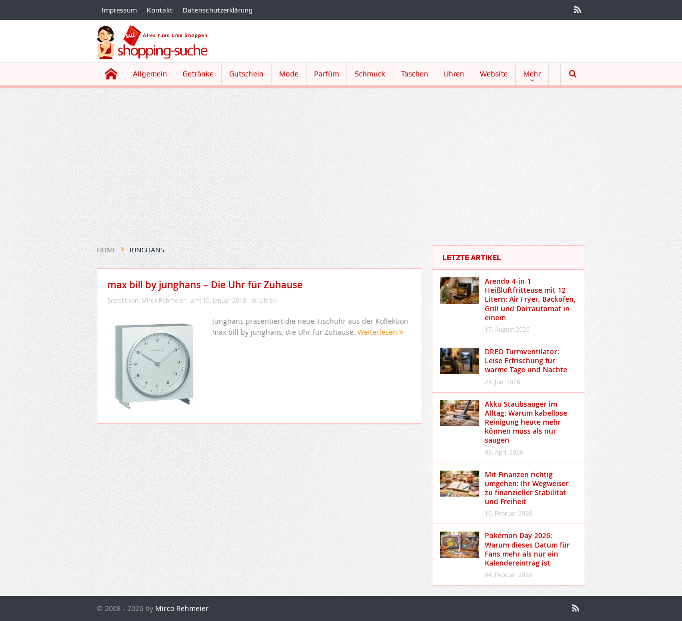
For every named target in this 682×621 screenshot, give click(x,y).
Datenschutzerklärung (218, 10)
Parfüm (326, 73)
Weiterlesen (378, 332)
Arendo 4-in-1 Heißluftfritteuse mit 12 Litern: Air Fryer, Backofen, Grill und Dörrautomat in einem (530, 299)
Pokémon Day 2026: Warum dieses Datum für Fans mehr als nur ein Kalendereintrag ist (527, 549)
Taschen (414, 73)
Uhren (454, 73)
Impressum (119, 10)
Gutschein (246, 73)
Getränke (198, 73)
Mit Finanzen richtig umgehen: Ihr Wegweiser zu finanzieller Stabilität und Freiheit (527, 488)
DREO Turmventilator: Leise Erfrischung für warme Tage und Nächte (526, 360)
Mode (289, 73)
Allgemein (150, 73)
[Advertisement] (341, 170)
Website (494, 73)
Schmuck (369, 73)
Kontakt (160, 10)
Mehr (532, 73)
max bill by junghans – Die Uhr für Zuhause (205, 284)
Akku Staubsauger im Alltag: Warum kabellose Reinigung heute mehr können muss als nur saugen (526, 422)
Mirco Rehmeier (163, 300)
